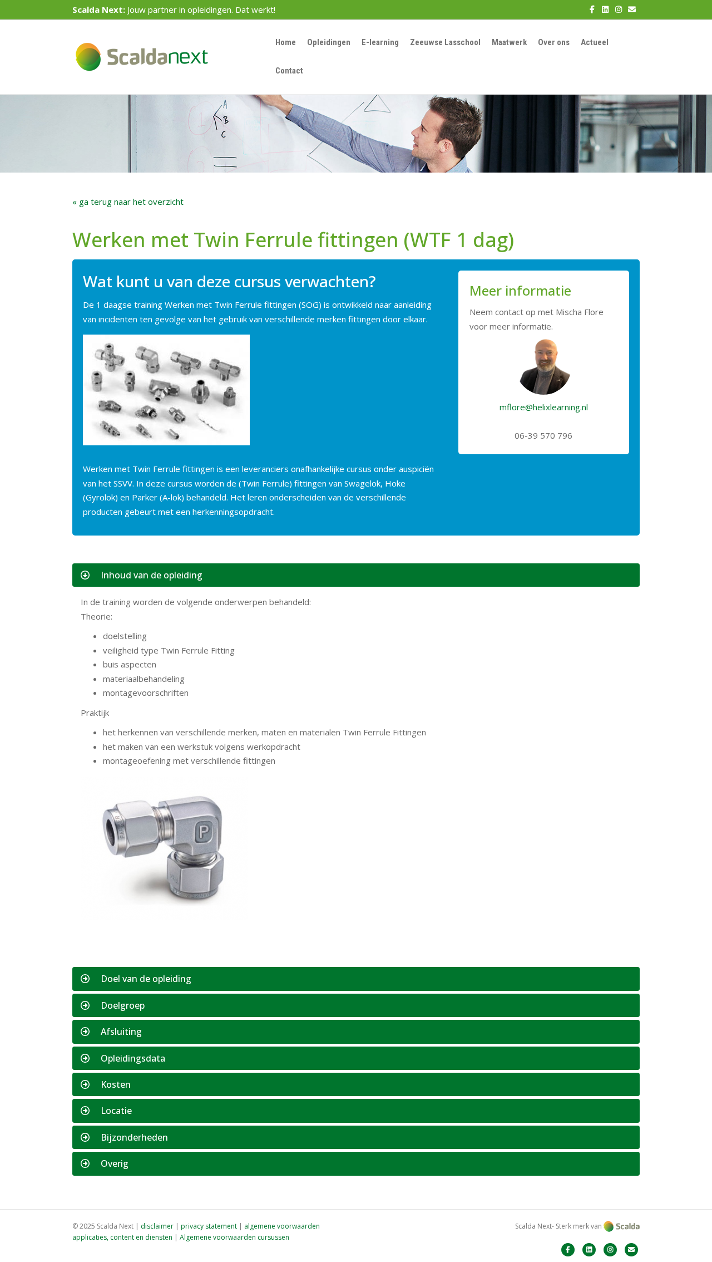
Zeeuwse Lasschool (445, 42)
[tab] (356, 575)
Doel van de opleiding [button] (146, 979)
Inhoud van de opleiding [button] (151, 575)
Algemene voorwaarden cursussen (234, 1237)
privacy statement (209, 1226)
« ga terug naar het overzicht (128, 201)
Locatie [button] (116, 1110)
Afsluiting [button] (121, 1031)
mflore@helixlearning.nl (544, 407)
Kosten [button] (116, 1084)
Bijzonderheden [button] (134, 1137)
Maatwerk (509, 42)
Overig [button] (114, 1163)
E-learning (380, 42)
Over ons (554, 42)
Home (285, 42)
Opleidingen (328, 42)
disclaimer (157, 1226)
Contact (289, 71)
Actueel (595, 42)
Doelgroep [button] (123, 1005)
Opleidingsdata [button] (133, 1058)
